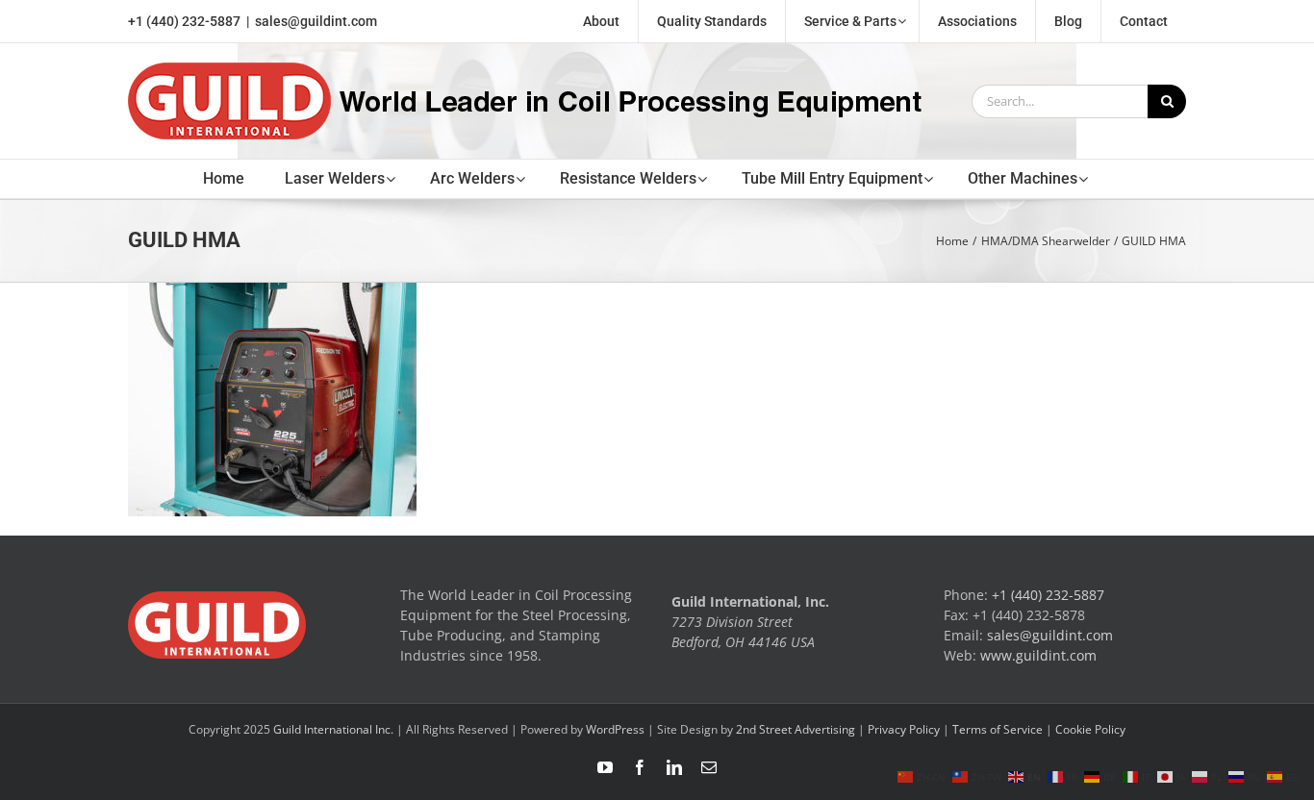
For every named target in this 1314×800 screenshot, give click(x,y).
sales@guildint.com (316, 21)
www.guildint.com (1038, 655)
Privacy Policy (904, 729)
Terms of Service (997, 729)
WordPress (615, 729)
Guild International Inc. (333, 729)
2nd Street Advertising (795, 729)
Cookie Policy (1090, 729)
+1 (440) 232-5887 (184, 21)
